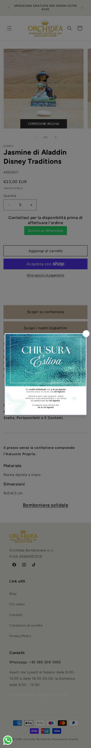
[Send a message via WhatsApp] (7, 740)
